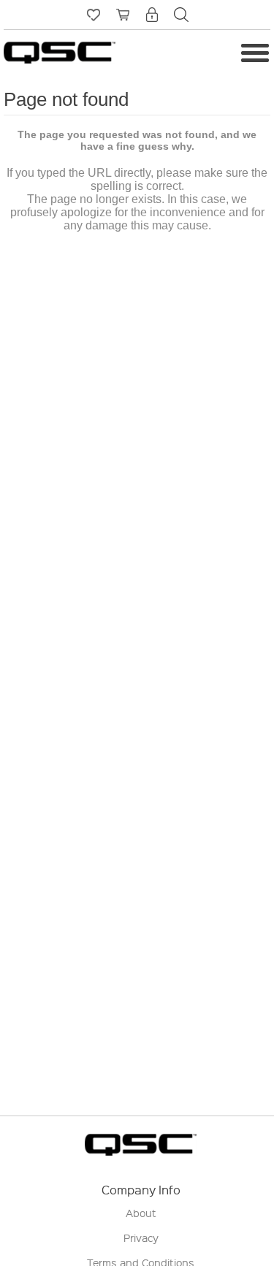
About (141, 1212)
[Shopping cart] (122, 14)
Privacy (141, 1237)
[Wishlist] (93, 14)
